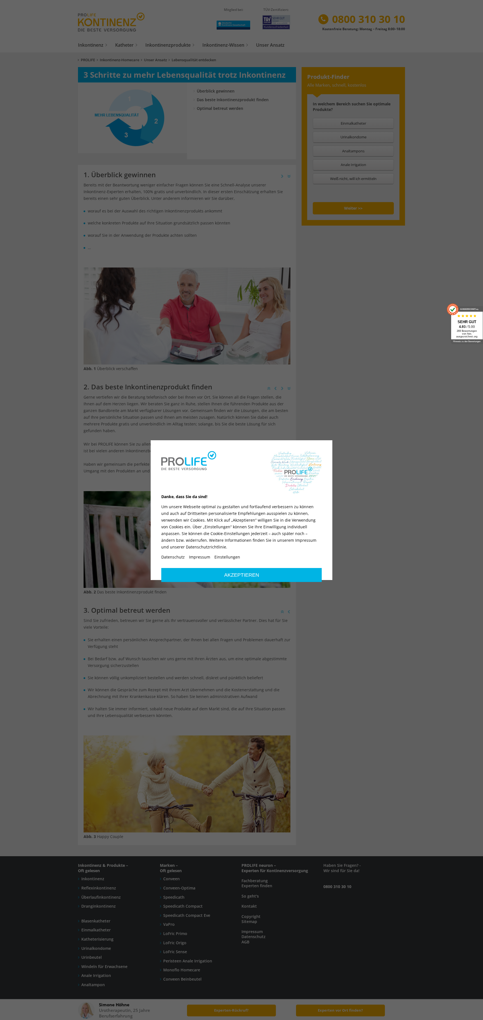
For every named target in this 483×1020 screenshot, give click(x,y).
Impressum (199, 557)
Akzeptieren (241, 575)
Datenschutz (173, 557)
